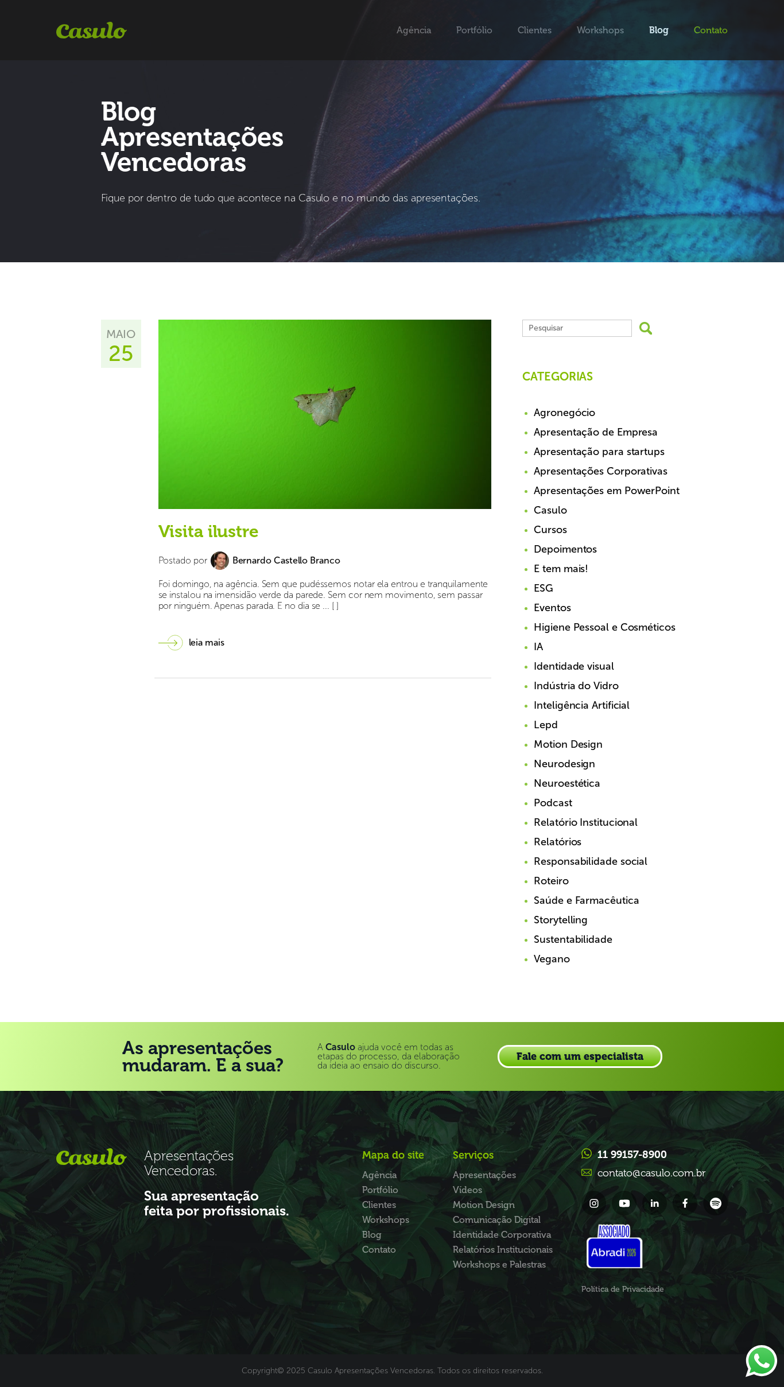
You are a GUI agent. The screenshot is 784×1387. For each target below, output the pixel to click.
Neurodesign (564, 763)
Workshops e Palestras (499, 1264)
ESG (543, 588)
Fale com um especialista (580, 1056)
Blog (659, 30)
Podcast (553, 803)
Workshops (600, 30)
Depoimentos (565, 549)
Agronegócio (564, 412)
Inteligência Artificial (582, 705)
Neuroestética (567, 783)
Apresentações (484, 1175)
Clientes (535, 30)
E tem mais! (561, 568)
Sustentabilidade (573, 939)
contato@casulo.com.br (651, 1173)
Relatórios (557, 842)
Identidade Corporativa (502, 1234)
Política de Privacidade (622, 1289)
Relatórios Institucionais (503, 1249)
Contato (711, 30)
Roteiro (551, 881)
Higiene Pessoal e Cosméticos (605, 627)
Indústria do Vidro (576, 685)
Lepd (546, 724)
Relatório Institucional (586, 822)
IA (538, 646)
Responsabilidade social (590, 861)
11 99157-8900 (632, 1154)
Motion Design (568, 744)
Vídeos (467, 1189)
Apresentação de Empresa (596, 432)
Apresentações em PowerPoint (607, 490)
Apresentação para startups (599, 451)
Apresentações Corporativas (600, 471)
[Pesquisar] (645, 328)
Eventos (552, 607)
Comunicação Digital (497, 1219)
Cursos (550, 529)
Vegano (551, 959)
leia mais (206, 642)
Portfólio (474, 30)
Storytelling (561, 920)
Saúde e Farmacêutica (586, 900)
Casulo (550, 510)
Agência (414, 30)
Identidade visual (574, 666)
